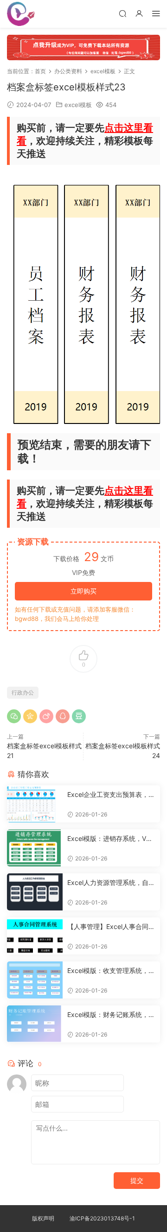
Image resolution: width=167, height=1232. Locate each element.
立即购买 (83, 591)
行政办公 (23, 692)
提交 (136, 1180)
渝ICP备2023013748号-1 (102, 1218)
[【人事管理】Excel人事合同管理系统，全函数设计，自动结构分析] (35, 935)
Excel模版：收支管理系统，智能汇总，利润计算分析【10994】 (111, 971)
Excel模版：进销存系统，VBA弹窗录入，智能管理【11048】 (110, 838)
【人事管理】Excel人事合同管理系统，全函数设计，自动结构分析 (111, 926)
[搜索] (122, 13)
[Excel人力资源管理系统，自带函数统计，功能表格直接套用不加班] (35, 891)
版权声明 (43, 1218)
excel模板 (78, 104)
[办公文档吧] (21, 14)
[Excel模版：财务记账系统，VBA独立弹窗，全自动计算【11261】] (35, 1023)
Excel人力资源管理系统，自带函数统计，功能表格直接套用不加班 (111, 882)
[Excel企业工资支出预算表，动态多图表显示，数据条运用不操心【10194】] (35, 803)
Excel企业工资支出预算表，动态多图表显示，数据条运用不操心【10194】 (111, 794)
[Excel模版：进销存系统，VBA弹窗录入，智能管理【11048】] (35, 847)
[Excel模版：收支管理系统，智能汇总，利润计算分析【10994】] (35, 979)
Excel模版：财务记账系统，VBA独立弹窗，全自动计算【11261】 (110, 1015)
